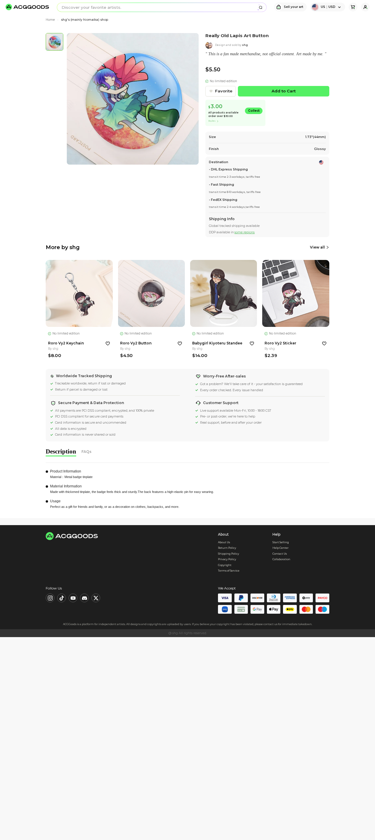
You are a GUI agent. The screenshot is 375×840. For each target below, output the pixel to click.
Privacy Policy (227, 559)
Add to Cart (284, 91)
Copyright (224, 565)
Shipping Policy (228, 553)
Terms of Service (228, 570)
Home (50, 20)
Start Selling (280, 542)
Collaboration (281, 559)
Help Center (280, 547)
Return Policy (227, 547)
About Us (224, 542)
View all (317, 247)
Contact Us (279, 553)
